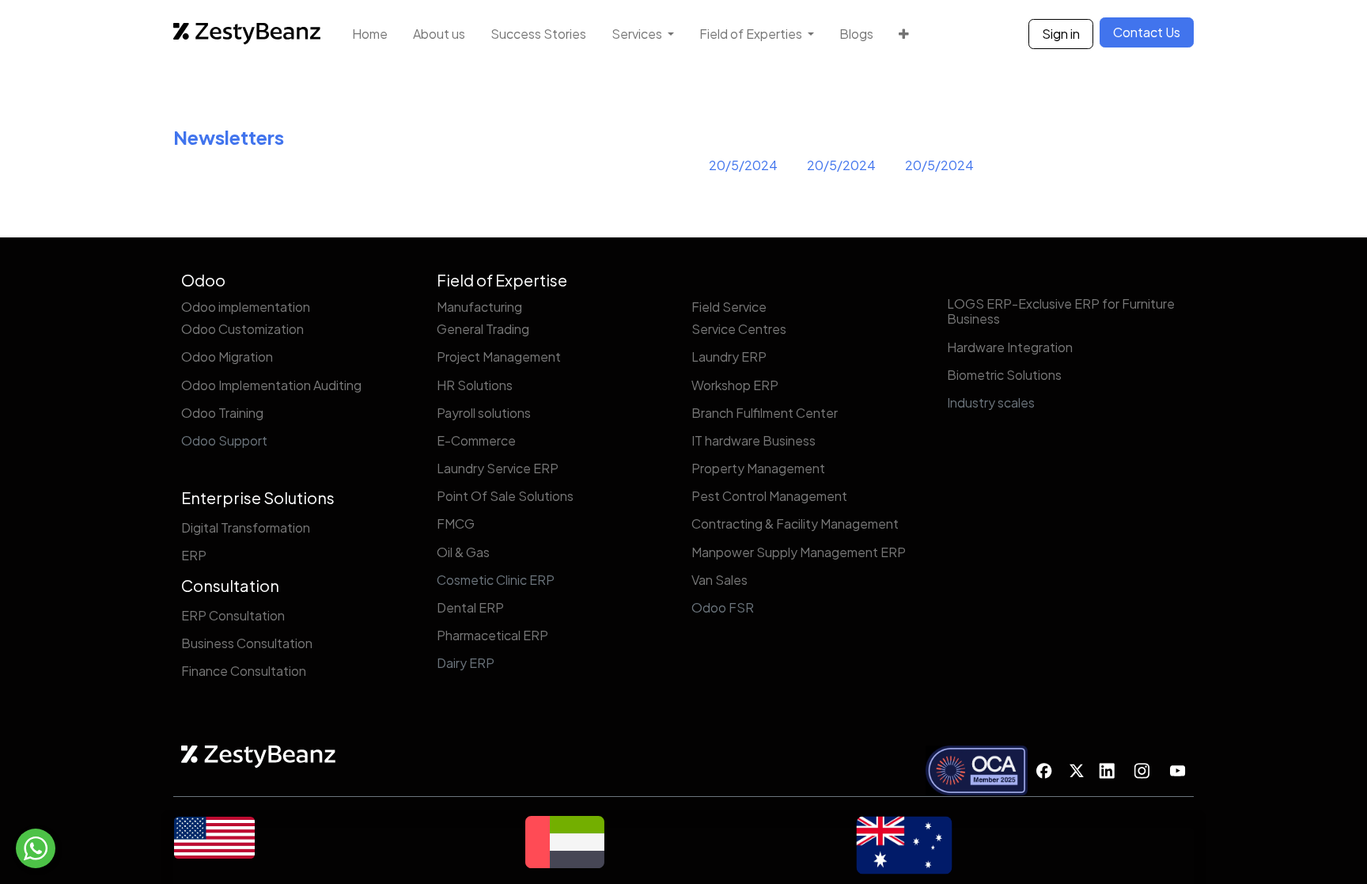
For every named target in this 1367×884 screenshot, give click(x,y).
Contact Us (1146, 32)
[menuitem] (369, 33)
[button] (904, 33)
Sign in (1061, 33)
